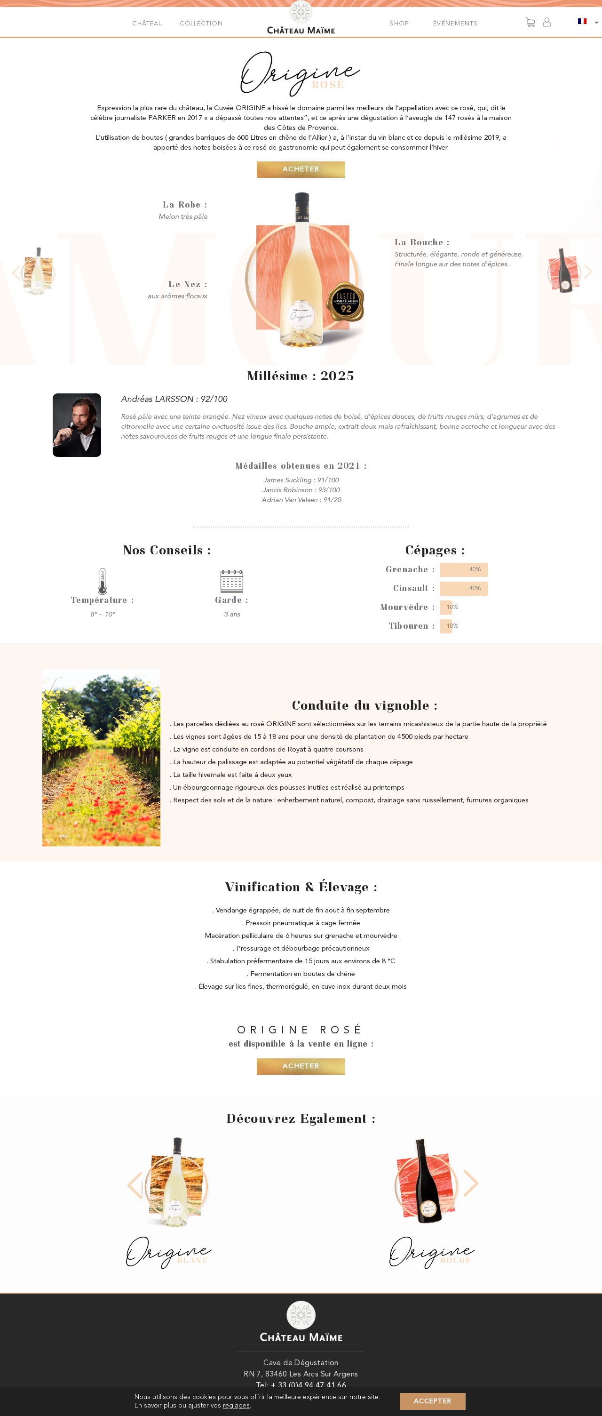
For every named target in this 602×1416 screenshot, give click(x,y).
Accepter (433, 1401)
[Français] (583, 22)
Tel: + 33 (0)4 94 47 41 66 (301, 1386)
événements (455, 24)
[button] (301, 169)
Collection (201, 24)
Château (147, 24)
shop (399, 24)
